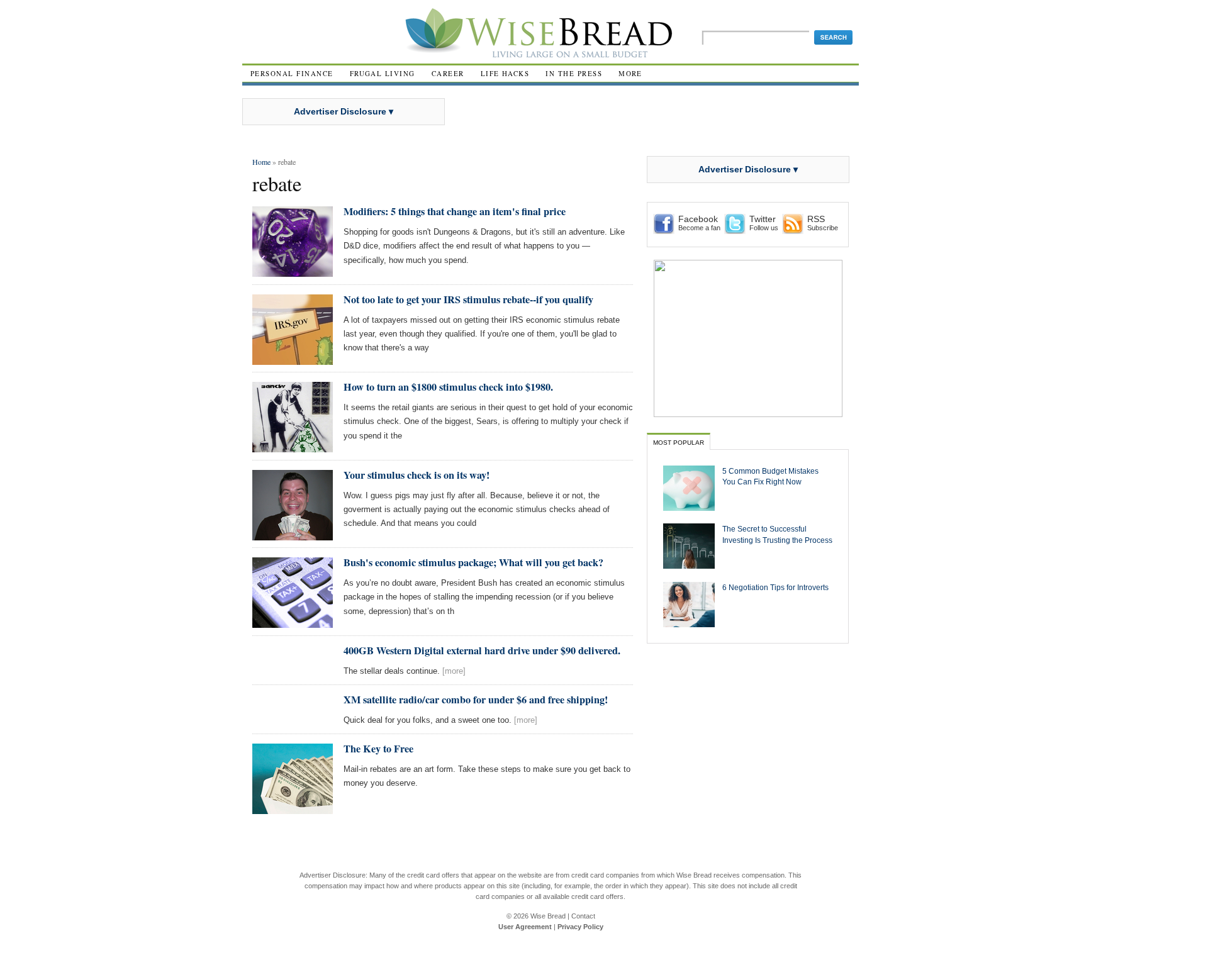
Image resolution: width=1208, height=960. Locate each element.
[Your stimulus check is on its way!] (292, 535)
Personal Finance (291, 73)
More (630, 73)
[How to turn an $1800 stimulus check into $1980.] (292, 447)
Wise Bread (548, 916)
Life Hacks (505, 73)
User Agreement (525, 926)
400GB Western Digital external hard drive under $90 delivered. (482, 650)
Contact (583, 916)
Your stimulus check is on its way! (416, 475)
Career (448, 73)
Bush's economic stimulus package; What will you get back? (473, 562)
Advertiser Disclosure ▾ (343, 111)
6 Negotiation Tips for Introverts (775, 587)
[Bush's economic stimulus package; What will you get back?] (292, 622)
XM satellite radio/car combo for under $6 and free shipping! (476, 699)
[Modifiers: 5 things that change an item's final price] (292, 271)
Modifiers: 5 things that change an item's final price (455, 211)
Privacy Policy (580, 926)
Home (261, 162)
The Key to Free (378, 748)
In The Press (573, 73)
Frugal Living (382, 73)
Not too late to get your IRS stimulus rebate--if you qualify (468, 299)
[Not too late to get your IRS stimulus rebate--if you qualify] (292, 359)
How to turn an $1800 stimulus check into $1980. (448, 386)
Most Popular (678, 442)
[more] (454, 671)
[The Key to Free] (292, 808)
